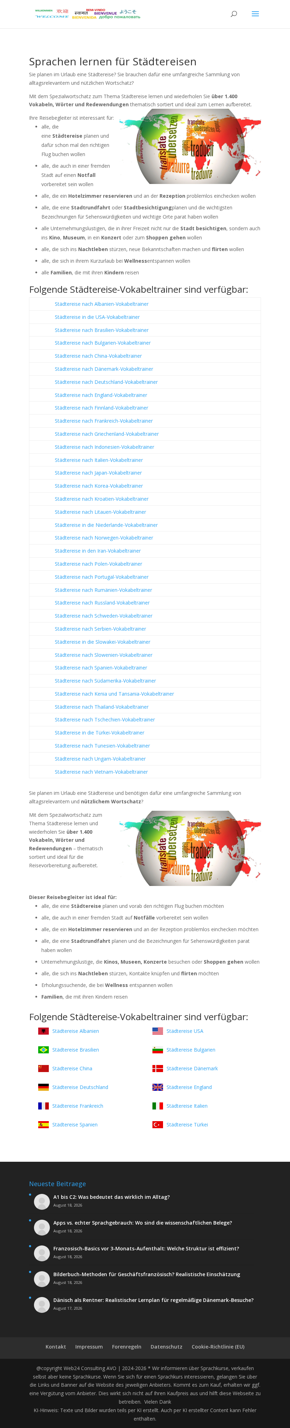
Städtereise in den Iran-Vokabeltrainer (98, 550)
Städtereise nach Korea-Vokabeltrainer (99, 485)
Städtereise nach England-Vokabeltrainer (101, 395)
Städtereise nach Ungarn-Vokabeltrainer (100, 758)
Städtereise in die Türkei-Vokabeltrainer (99, 732)
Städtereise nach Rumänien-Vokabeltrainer (103, 590)
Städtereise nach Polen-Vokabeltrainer (98, 563)
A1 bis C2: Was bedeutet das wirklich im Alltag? (111, 1197)
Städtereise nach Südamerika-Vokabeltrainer (105, 680)
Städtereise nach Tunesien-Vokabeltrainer (102, 745)
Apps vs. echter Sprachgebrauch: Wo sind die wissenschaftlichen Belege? (142, 1223)
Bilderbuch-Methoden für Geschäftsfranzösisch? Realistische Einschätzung (146, 1274)
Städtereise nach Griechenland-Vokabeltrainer (107, 433)
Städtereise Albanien (75, 1031)
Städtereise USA (185, 1031)
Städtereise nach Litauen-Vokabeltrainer (100, 511)
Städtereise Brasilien (75, 1049)
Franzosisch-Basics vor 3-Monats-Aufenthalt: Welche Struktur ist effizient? (146, 1248)
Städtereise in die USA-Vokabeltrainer (97, 317)
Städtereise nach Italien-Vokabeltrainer (99, 460)
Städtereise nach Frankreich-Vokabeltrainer (104, 420)
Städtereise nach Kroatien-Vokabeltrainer (102, 498)
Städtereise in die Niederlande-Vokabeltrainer (106, 525)
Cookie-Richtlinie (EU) (218, 1346)
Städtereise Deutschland (80, 1087)
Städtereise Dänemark (192, 1068)
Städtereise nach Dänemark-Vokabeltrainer (104, 368)
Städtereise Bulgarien (191, 1049)
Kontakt (56, 1346)
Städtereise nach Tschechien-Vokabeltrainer (105, 719)
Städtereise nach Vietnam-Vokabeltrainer (101, 771)
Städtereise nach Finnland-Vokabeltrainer (101, 407)
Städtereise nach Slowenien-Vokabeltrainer (103, 654)
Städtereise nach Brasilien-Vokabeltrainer (102, 330)
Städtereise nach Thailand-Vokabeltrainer (102, 706)
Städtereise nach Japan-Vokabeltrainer (98, 472)
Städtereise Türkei (187, 1124)
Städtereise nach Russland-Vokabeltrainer (102, 602)
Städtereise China (72, 1068)
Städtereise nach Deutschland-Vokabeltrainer (106, 382)
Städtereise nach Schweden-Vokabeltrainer (103, 615)
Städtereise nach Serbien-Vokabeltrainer (100, 628)
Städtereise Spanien (75, 1124)
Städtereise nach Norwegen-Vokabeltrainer (104, 537)
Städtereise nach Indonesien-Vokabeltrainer (104, 447)
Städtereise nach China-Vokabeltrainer (98, 355)
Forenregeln (126, 1346)
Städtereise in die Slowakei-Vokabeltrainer (102, 641)
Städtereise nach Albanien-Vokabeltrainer (102, 304)
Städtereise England (189, 1087)
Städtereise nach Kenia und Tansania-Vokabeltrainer (114, 693)
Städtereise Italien (187, 1105)
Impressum (89, 1346)
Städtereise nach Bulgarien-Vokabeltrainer (103, 342)
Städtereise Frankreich (77, 1105)
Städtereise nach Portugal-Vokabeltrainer (102, 576)
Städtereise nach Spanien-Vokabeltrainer (101, 667)
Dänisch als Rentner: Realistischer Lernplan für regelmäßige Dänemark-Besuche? (153, 1300)
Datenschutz (166, 1346)
